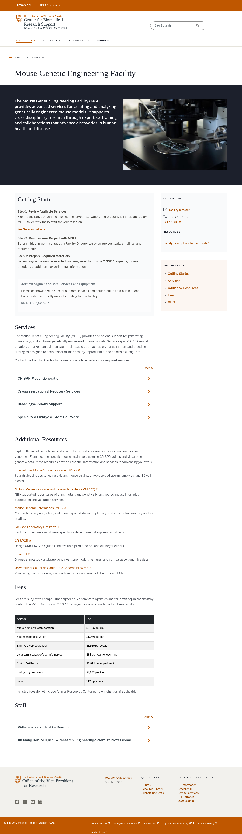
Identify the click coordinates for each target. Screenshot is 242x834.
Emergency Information (125, 823)
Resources (77, 40)
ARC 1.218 (171, 222)
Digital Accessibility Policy (175, 823)
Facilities (24, 40)
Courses (50, 40)
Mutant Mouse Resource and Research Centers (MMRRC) (55, 489)
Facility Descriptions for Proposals (185, 243)
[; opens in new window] (24, 5)
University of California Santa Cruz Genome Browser (51, 568)
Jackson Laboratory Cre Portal (36, 527)
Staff (171, 302)
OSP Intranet (186, 797)
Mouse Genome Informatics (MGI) (39, 508)
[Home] (44, 787)
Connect (104, 40)
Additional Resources (183, 288)
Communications (188, 793)
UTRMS (146, 785)
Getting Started (179, 273)
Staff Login (184, 801)
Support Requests (152, 793)
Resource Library (152, 789)
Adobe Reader (98, 832)
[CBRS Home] (42, 22)
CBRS (19, 57)
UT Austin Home (99, 823)
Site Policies (150, 823)
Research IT (185, 789)
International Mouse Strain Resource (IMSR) (46, 470)
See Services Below (30, 229)
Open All (149, 368)
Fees (171, 295)
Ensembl (21, 554)
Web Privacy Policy (204, 823)
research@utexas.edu (118, 777)
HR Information (187, 785)
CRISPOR (21, 541)
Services (174, 281)
